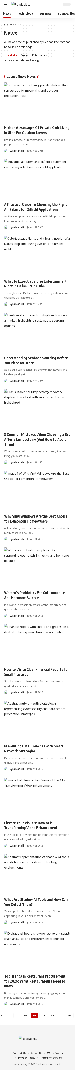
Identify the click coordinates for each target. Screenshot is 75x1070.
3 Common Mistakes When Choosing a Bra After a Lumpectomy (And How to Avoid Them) (37, 439)
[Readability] (20, 4)
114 (43, 1015)
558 (69, 1015)
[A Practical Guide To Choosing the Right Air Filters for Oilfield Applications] (37, 179)
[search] (56, 4)
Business (25, 55)
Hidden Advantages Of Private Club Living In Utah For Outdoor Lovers (36, 130)
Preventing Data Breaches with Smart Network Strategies (33, 748)
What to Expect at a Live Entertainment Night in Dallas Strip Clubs (35, 283)
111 (17, 1015)
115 (52, 1015)
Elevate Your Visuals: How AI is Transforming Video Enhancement (30, 825)
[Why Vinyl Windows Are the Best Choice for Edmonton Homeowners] (37, 491)
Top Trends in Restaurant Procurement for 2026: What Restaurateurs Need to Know (34, 981)
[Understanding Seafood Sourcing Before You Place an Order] (37, 333)
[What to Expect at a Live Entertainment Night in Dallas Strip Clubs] (37, 256)
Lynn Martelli (17, 150)
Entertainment (40, 55)
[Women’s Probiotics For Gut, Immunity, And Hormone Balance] (37, 567)
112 (25, 1015)
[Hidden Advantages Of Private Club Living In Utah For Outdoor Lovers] (37, 102)
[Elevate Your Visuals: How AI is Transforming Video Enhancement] (37, 798)
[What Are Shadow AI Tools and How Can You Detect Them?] (37, 874)
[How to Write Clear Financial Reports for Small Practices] (37, 644)
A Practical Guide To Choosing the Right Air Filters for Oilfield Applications (35, 207)
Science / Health (14, 60)
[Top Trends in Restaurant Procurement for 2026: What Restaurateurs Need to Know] (37, 951)
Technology (32, 60)
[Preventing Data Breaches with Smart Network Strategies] (37, 721)
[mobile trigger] (7, 4)
